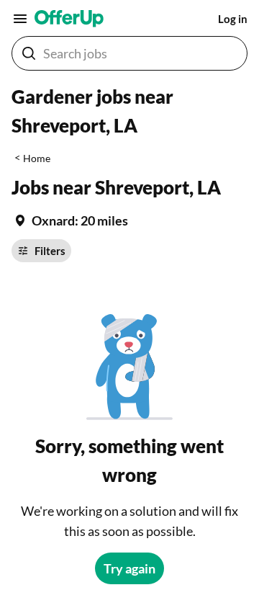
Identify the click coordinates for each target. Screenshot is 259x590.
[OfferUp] (69, 18)
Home (36, 158)
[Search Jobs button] (28, 53)
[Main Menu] (20, 18)
